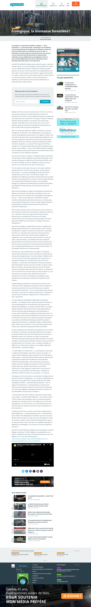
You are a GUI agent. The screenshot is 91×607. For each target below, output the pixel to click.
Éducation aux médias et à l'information (42, 569)
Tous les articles (77, 550)
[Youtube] (21, 571)
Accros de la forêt (15, 33)
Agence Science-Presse (61, 572)
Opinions (34, 580)
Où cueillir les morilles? (64, 554)
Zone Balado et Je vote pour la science (41, 573)
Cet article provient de (45, 37)
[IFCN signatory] (22, 580)
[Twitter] (19, 571)
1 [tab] (43, 560)
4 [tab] (47, 560)
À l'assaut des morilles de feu (43, 554)
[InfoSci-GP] (68, 60)
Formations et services (38, 578)
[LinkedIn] (26, 471)
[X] (34, 471)
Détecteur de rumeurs (37, 567)
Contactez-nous (23, 566)
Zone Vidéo (35, 575)
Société (58, 567)
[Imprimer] (41, 471)
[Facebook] (30, 471)
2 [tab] (45, 560)
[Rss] (24, 571)
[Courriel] (37, 471)
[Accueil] (18, 5)
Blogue (34, 571)
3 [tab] (46, 560)
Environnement (15, 28)
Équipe (34, 582)
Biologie (59, 574)
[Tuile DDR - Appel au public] (68, 129)
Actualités (35, 564)
